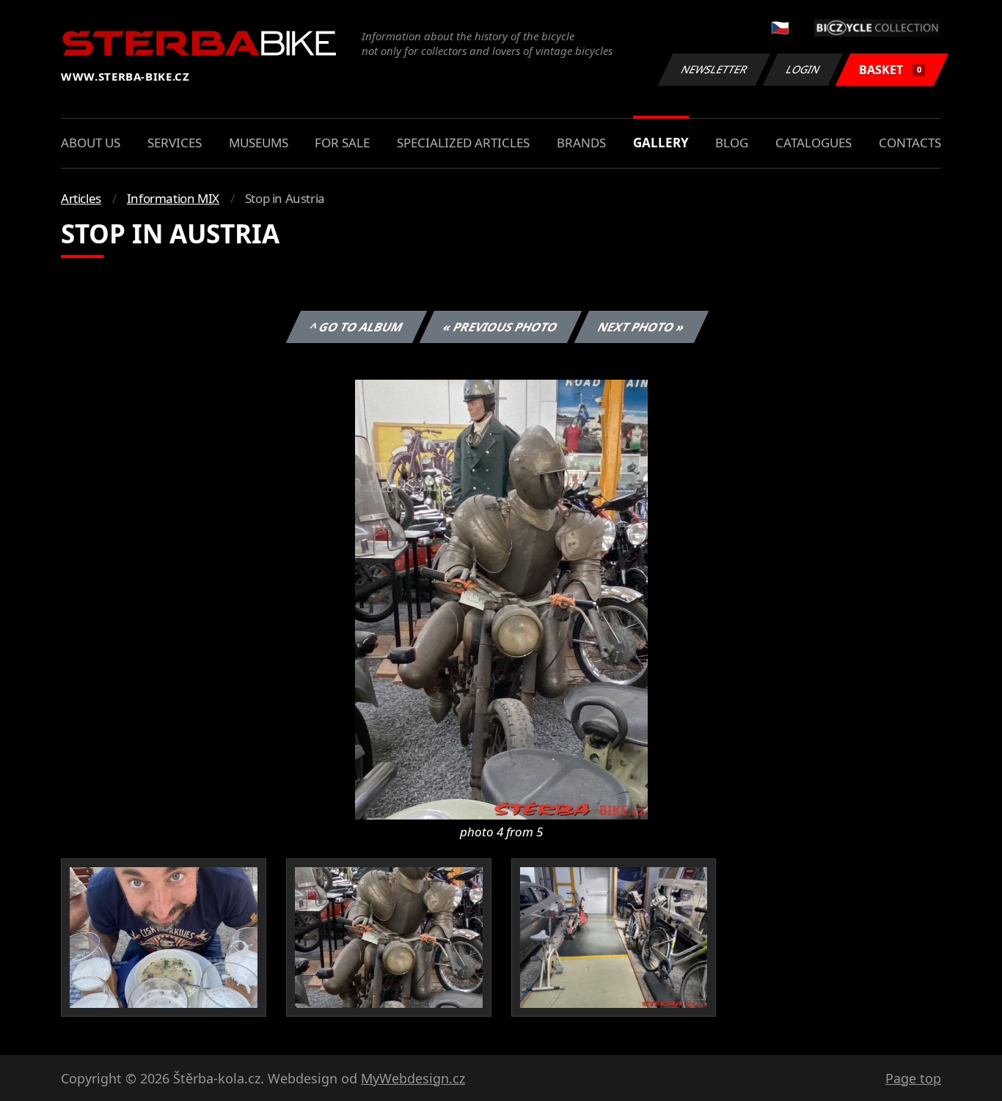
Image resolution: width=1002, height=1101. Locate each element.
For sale (342, 142)
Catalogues (813, 142)
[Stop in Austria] (501, 598)
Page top (913, 1078)
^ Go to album (356, 327)
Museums (258, 142)
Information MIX (173, 198)
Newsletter (714, 69)
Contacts (910, 142)
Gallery (661, 142)
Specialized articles (463, 142)
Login (803, 69)
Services (174, 142)
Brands (581, 142)
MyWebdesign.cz (413, 1078)
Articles (81, 198)
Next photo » (641, 327)
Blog (731, 142)
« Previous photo (500, 327)
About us (90, 142)
